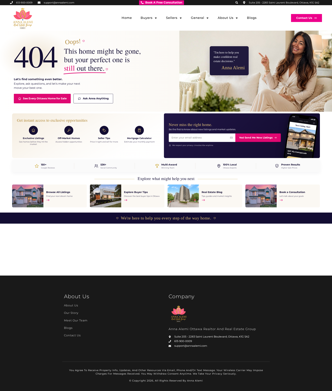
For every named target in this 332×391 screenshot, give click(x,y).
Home (127, 18)
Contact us (72, 335)
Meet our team (75, 320)
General (197, 18)
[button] (236, 2)
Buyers (147, 18)
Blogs (252, 18)
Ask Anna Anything (96, 98)
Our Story (71, 312)
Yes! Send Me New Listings (256, 137)
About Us (225, 18)
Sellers (171, 18)
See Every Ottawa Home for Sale (45, 98)
